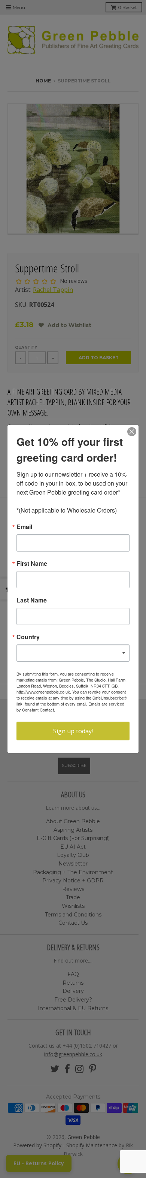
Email (24, 527)
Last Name (31, 600)
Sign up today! (73, 731)
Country (28, 637)
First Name (31, 564)
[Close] (131, 431)
